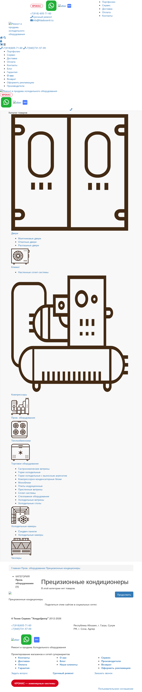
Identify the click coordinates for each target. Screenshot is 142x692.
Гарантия (12, 72)
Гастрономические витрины (34, 468)
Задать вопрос (19, 673)
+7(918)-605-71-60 (40, 13)
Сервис (106, 5)
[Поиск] (4, 37)
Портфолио (108, 1)
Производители (15, 85)
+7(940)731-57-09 (36, 48)
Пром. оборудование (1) (25, 583)
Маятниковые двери (29, 238)
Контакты (107, 15)
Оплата (106, 12)
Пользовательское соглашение (115, 688)
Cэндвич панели (27, 531)
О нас (63, 657)
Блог (9, 68)
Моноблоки (24, 482)
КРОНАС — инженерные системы (35, 683)
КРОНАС (36, 5)
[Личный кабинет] (1, 41)
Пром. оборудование (33, 568)
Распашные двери (28, 245)
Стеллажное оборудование (33, 496)
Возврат (11, 79)
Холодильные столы (29, 503)
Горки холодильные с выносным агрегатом (42, 475)
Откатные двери (27, 241)
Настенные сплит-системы (33, 272)
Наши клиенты (69, 664)
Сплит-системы (27, 492)
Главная (16, 568)
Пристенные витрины (30, 489)
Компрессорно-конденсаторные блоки (40, 479)
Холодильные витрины (31, 499)
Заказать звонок (103, 673)
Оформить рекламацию (20, 82)
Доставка (107, 8)
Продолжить (124, 594)
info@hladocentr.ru (43, 20)
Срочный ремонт (42, 16)
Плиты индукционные (30, 486)
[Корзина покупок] (1, 44)
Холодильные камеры (30, 534)
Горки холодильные (29, 472)
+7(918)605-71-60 (12, 48)
